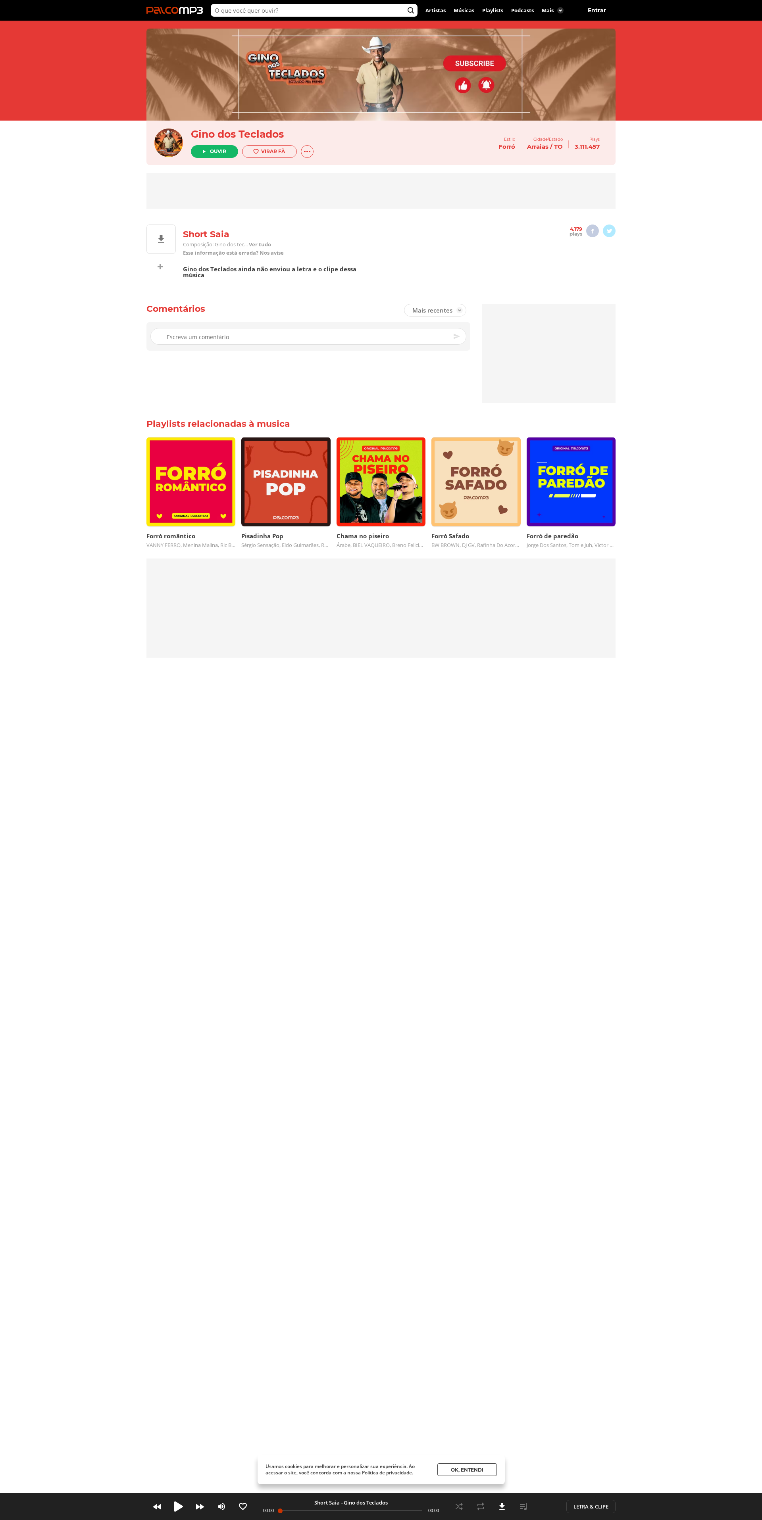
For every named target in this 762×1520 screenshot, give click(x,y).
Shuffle (459, 1506)
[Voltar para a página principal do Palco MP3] (176, 10)
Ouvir (218, 151)
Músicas (464, 10)
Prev (157, 1506)
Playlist (523, 1506)
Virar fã (273, 151)
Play (178, 1506)
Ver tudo (260, 244)
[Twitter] (609, 231)
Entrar (597, 10)
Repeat (480, 1506)
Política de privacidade (387, 1472)
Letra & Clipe (590, 1506)
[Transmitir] (545, 1506)
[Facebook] (592, 231)
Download (502, 1506)
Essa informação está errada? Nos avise (233, 252)
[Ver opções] (307, 151)
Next (200, 1506)
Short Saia (327, 1502)
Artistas (435, 10)
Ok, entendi (467, 1470)
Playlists (492, 10)
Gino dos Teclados (237, 134)
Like (243, 1506)
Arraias (537, 146)
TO (558, 146)
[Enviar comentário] (457, 336)
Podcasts (522, 10)
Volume (221, 1506)
